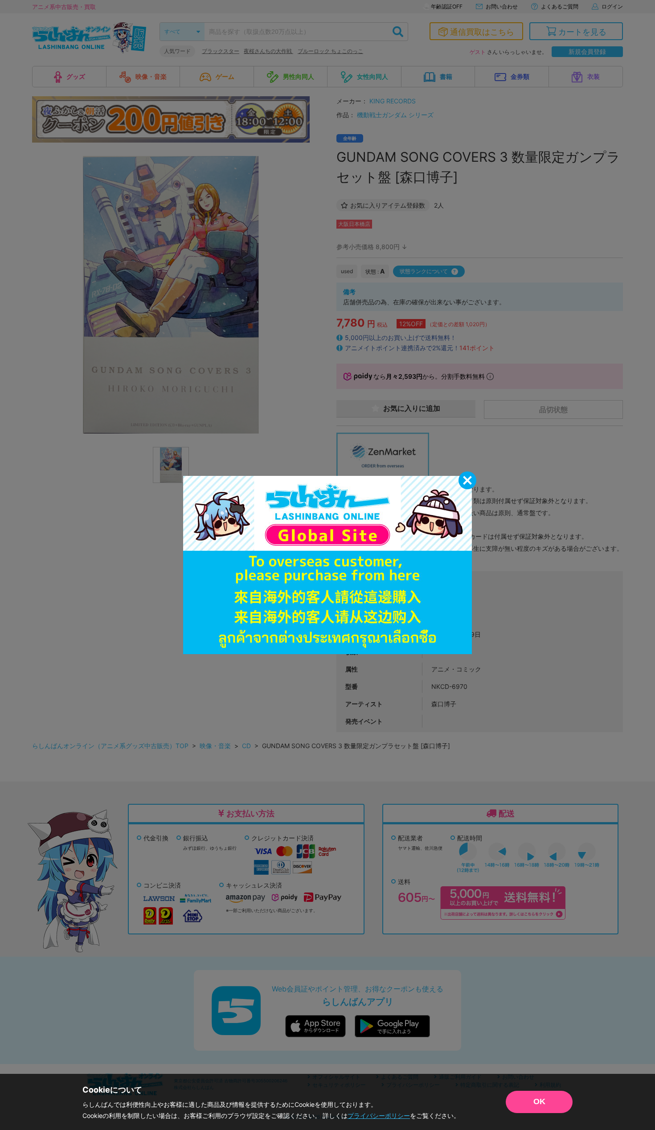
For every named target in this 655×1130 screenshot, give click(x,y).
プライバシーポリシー (379, 1115)
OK (539, 1101)
